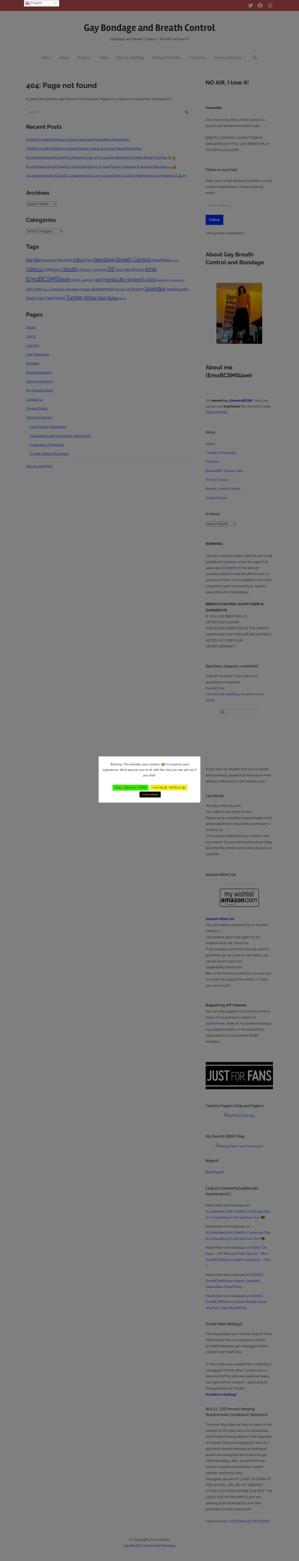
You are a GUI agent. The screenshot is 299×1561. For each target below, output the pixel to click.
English (36, 3)
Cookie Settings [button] (150, 794)
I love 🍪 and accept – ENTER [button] (130, 787)
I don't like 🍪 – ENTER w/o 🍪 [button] (169, 787)
